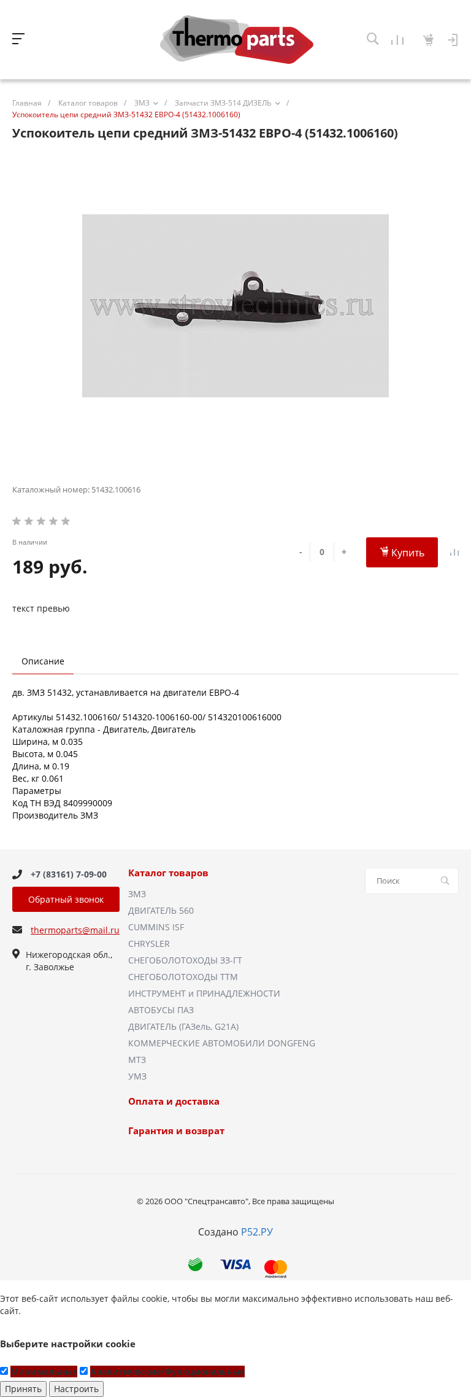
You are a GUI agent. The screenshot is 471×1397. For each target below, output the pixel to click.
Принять (23, 1389)
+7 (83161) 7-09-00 (69, 874)
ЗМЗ (137, 894)
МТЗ (137, 1059)
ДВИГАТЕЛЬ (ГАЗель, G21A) (183, 1026)
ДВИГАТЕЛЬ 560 (161, 910)
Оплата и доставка (174, 1101)
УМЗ (137, 1076)
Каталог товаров (168, 873)
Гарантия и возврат (176, 1131)
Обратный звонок (66, 899)
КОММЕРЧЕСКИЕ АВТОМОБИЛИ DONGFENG (221, 1043)
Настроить (76, 1389)
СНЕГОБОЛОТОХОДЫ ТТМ (183, 977)
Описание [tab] (42, 661)
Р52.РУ (257, 1232)
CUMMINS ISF (156, 927)
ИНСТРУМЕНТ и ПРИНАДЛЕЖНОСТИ (204, 993)
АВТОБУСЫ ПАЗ (161, 1010)
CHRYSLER (149, 943)
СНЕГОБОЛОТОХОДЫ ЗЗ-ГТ (185, 960)
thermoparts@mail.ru (75, 930)
